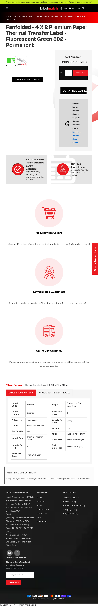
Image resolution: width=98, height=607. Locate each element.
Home (8, 16)
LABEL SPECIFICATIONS (21, 392)
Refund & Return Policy (74, 505)
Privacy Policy (69, 501)
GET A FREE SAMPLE (75, 90)
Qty (61, 73)
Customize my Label (95, 258)
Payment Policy (70, 513)
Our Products (43, 509)
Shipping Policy (70, 509)
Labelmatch (44, 599)
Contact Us (42, 521)
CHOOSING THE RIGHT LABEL (54, 392)
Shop (39, 505)
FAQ (39, 517)
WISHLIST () (76, 8)
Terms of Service (71, 498)
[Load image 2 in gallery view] (22, 61)
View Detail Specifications (27, 79)
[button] (7, 8)
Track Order (42, 513)
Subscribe (13, 582)
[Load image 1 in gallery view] (11, 61)
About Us (41, 501)
